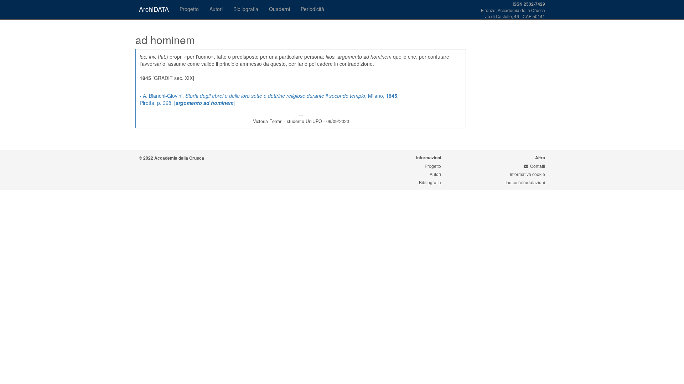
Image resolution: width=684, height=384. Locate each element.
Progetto (189, 8)
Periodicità (312, 8)
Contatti (537, 166)
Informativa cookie (527, 174)
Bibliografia (245, 8)
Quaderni (279, 8)
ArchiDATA (154, 9)
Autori (216, 8)
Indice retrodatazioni (525, 182)
